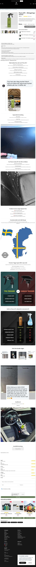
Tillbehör (5, 534)
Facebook (6, 543)
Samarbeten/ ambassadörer (21, 537)
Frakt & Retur (19, 535)
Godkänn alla (22, 562)
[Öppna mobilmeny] (1, 4)
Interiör (3, 9)
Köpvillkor (19, 534)
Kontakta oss (19, 531)
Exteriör (5, 532)
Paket (5, 535)
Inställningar (30, 562)
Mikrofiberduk (6, 533)
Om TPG (19, 532)
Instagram (6, 544)
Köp (34, 36)
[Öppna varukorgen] (35, 4)
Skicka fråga (18, 497)
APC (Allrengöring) (7, 9)
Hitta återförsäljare (7, 537)
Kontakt (5, 539)
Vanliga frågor (6, 536)
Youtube (6, 545)
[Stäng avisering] (35, 1)
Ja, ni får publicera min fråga (6, 488)
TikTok (6, 546)
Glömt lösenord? (20, 544)
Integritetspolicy (20, 536)
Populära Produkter (14, 522)
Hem (0, 9)
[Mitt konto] (33, 4)
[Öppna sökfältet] (3, 4)
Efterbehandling (20, 522)
